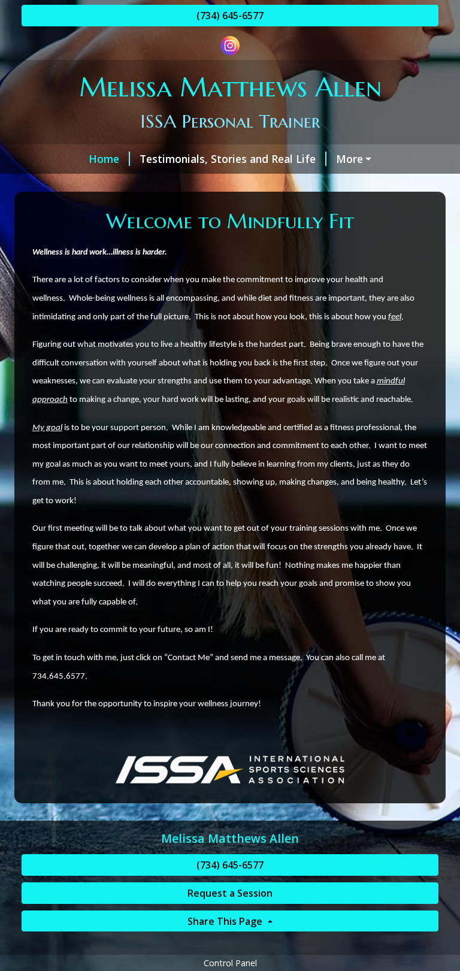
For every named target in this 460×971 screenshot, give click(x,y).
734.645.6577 (58, 676)
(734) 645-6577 (230, 15)
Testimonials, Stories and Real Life (228, 159)
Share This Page (226, 921)
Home (104, 159)
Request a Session (230, 893)
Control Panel (230, 963)
